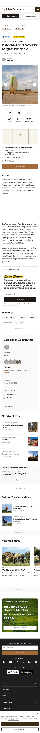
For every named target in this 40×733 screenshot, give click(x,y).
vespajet (12, 370)
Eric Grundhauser (20, 523)
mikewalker (28, 370)
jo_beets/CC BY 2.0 (25, 105)
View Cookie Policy (13, 720)
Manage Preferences (20, 729)
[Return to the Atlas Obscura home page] (13, 9)
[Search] (33, 9)
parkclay (10, 60)
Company (6, 708)
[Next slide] (35, 85)
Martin (6, 370)
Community (7, 702)
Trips (4, 696)
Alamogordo (6, 185)
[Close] (37, 713)
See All (6, 372)
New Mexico (27, 180)
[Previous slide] (5, 85)
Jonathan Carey (19, 510)
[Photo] (33, 427)
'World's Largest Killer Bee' (13, 570)
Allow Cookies (20, 724)
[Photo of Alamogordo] (8, 476)
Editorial (6, 689)
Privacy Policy (7, 305)
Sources (7, 406)
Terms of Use (16, 305)
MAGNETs (19, 370)
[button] (10, 113)
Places (5, 683)
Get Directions (20, 166)
